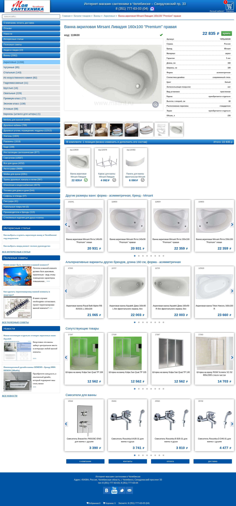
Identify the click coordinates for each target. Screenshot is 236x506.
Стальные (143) (12, 72)
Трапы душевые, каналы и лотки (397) (23, 179)
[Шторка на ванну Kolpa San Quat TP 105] (127, 353)
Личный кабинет (217, 11)
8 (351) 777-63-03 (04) (132, 8)
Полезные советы (13, 44)
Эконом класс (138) (14, 103)
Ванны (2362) (10, 55)
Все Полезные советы (15, 322)
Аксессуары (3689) (13, 168)
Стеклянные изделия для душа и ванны (24, 217)
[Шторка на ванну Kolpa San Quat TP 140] (171, 353)
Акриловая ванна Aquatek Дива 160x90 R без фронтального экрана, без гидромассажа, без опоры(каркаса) (171, 307)
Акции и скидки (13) (13, 50)
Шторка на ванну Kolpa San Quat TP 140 (171, 372)
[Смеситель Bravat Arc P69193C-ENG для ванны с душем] (84, 420)
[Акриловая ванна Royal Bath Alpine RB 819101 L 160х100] (84, 287)
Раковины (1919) (12, 141)
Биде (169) (9, 147)
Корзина (230, 11)
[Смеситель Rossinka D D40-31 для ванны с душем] (214, 420)
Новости (8, 34)
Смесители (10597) (13, 158)
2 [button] (138, 256)
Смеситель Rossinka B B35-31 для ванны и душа (171, 440)
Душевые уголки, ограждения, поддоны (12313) (28, 130)
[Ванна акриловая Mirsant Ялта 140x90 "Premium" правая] (127, 220)
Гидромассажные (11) (15, 82)
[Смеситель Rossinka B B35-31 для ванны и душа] (171, 420)
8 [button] (163, 256)
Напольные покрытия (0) (16, 207)
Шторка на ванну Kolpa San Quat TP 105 (127, 372)
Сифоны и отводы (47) (15, 196)
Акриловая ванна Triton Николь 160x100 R (214, 307)
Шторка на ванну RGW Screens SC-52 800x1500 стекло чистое (215, 373)
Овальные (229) (12, 93)
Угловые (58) (10, 108)
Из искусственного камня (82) (20, 77)
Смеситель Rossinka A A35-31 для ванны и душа (127, 440)
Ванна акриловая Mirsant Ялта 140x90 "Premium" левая (84, 240)
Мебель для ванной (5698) (17, 120)
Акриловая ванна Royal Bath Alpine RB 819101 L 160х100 (84, 307)
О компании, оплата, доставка (19, 23)
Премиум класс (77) (14, 98)
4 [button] (147, 256)
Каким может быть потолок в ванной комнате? (26, 265)
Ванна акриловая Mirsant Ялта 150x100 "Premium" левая (214, 240)
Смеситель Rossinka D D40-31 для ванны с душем (214, 440)
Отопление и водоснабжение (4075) (22, 185)
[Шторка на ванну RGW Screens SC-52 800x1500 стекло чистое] (214, 353)
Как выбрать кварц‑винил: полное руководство (27, 246)
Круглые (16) (10, 88)
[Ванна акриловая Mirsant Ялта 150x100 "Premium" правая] (171, 220)
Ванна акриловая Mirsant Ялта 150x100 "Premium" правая (171, 240)
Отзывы (8, 28)
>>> (48, 281)
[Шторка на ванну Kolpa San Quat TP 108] (84, 353)
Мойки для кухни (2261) (15, 174)
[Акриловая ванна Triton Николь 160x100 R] (214, 287)
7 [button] (159, 256)
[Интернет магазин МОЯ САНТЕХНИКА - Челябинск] (31, 6)
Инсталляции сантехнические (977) (21, 152)
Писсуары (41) (11, 201)
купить (226, 33)
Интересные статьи (13, 39)
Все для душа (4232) (14, 163)
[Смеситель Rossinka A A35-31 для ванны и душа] (127, 420)
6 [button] (155, 256)
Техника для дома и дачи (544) (19, 190)
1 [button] (134, 256)
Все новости (9, 396)
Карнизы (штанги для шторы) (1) (21, 114)
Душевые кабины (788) (15, 125)
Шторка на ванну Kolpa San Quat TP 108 (84, 372)
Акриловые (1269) (13, 62)
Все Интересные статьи (16, 252)
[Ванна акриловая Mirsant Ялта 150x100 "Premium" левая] (214, 220)
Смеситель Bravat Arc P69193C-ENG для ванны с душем (84, 440)
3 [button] (142, 256)
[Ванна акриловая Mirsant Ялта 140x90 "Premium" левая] (84, 220)
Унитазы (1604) (11, 136)
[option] (78, 168)
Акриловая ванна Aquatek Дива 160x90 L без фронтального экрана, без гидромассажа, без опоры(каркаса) (127, 307)
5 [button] (151, 256)
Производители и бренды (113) (19, 212)
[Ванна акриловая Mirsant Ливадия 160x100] (114, 74)
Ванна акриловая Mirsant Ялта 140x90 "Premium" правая (128, 240)
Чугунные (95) (11, 67)
